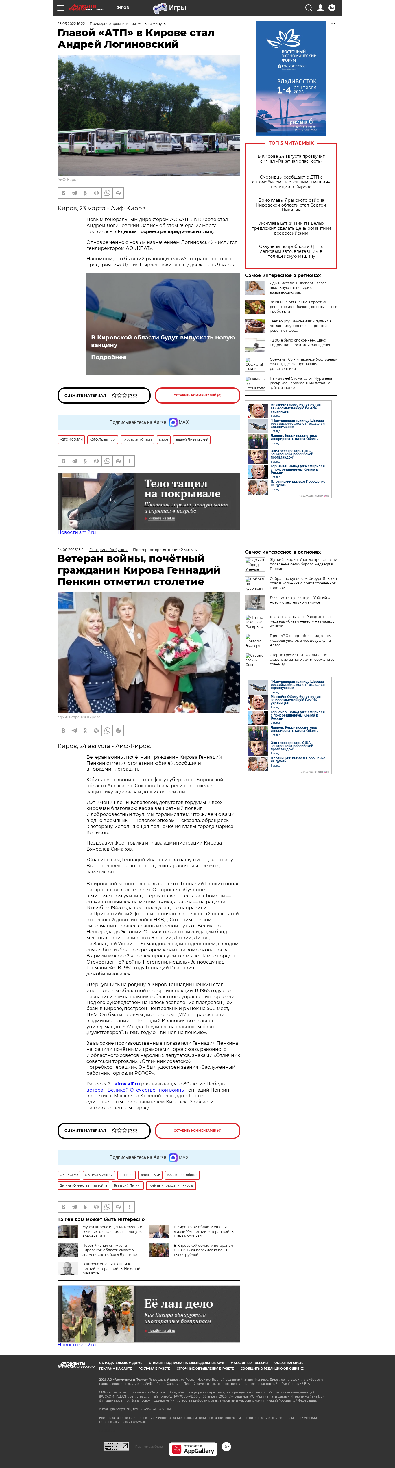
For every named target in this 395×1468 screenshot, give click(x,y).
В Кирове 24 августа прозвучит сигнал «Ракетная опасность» (291, 159)
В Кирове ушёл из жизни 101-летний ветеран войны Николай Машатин (111, 1268)
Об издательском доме (120, 1363)
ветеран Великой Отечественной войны (135, 1090)
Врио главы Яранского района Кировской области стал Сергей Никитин (291, 205)
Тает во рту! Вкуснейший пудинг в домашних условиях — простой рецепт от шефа (300, 326)
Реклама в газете (154, 1369)
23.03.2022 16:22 (71, 23)
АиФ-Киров (68, 179)
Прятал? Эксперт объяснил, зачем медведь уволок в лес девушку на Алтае (300, 640)
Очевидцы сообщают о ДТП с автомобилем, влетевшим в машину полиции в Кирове (291, 182)
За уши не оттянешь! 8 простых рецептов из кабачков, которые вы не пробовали (303, 306)
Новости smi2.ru (77, 532)
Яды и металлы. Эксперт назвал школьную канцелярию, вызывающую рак (298, 287)
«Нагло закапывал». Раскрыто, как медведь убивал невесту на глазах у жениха (302, 621)
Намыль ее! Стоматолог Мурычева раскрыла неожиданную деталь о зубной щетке (301, 383)
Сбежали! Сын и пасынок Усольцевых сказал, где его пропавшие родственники (303, 364)
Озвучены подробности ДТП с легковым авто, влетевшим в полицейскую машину (291, 251)
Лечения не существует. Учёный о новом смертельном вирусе (300, 599)
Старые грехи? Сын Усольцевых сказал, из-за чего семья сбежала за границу (302, 659)
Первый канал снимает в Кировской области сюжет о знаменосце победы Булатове (109, 1250)
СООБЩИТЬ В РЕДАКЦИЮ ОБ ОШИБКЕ (272, 1369)
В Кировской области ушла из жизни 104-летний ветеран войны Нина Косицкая (204, 1231)
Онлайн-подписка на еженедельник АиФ (186, 1363)
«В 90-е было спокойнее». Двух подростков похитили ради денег (300, 342)
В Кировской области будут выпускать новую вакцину (163, 341)
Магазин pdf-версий (249, 1363)
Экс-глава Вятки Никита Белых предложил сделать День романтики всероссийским (291, 228)
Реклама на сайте (115, 1369)
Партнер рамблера (149, 1446)
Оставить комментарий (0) (198, 395)
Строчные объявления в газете (205, 1369)
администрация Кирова (79, 717)
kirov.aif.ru (127, 1084)
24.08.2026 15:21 (71, 550)
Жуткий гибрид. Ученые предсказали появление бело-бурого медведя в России (303, 564)
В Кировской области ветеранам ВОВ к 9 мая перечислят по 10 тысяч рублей (203, 1250)
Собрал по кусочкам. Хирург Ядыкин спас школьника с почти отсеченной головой (303, 583)
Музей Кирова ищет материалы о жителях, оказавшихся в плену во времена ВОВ (112, 1231)
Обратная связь (288, 1363)
